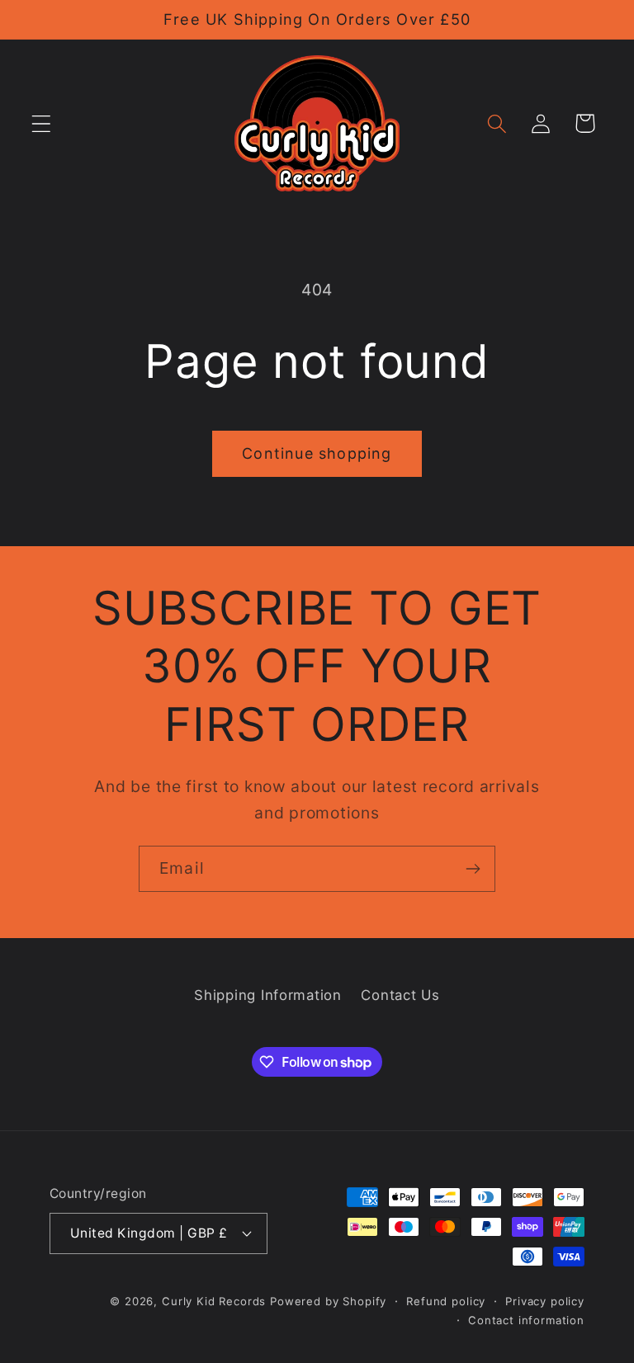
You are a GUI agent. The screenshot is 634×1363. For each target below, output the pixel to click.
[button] (42, 123)
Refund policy (445, 1301)
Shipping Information (267, 995)
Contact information (526, 1320)
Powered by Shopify (328, 1301)
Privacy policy (544, 1301)
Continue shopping (316, 453)
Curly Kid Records (214, 1301)
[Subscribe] (472, 869)
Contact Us (400, 995)
